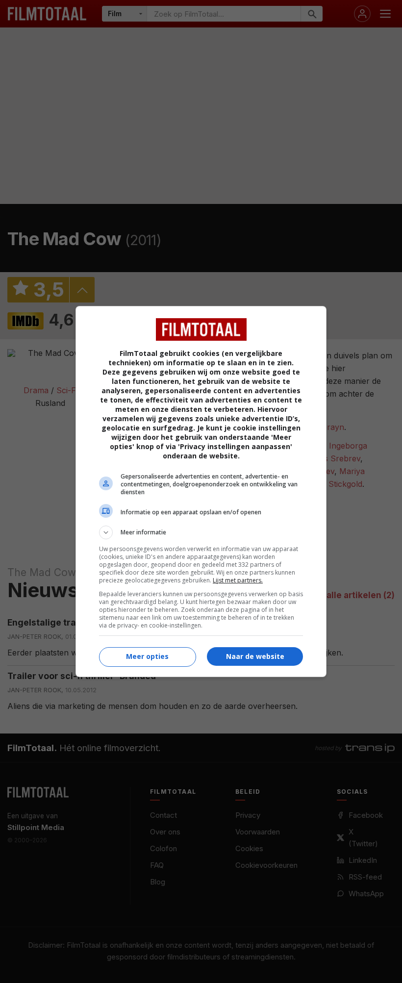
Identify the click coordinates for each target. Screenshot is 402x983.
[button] (201, 532)
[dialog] (201, 491)
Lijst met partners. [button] (238, 580)
